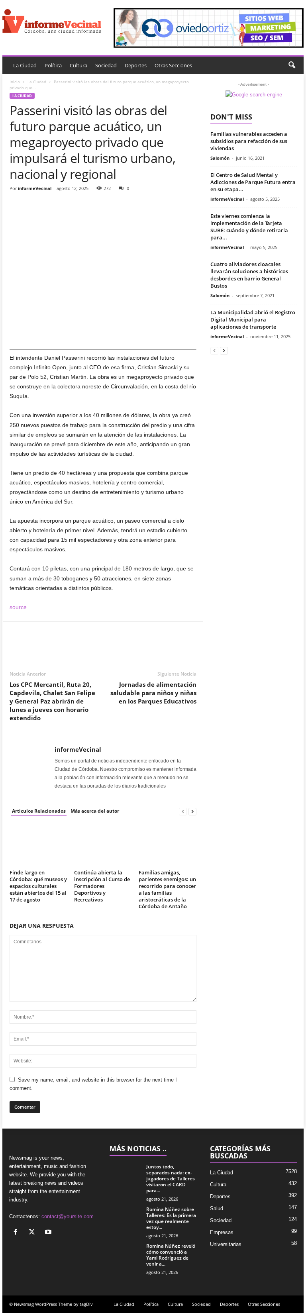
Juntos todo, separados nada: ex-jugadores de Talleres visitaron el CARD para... (170, 1178)
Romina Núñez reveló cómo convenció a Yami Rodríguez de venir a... (170, 1254)
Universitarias (225, 1244)
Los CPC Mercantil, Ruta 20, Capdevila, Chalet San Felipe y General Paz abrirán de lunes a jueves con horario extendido (52, 701)
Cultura (78, 65)
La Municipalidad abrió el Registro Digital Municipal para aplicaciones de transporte (252, 319)
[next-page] (192, 811)
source (18, 607)
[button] (291, 65)
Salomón (220, 158)
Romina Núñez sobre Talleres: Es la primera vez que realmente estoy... (171, 1218)
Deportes (136, 65)
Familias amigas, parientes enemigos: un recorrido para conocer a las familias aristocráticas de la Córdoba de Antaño (167, 889)
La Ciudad (25, 65)
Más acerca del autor (95, 810)
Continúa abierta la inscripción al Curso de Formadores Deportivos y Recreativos (102, 886)
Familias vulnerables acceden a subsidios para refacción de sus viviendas (248, 141)
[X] (34, 1233)
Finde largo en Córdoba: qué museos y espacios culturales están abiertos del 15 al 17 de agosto (38, 886)
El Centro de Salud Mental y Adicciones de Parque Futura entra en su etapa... (253, 182)
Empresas (221, 1232)
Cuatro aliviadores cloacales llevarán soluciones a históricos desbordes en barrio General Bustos (249, 275)
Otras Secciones (173, 65)
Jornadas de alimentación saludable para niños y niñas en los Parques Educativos (153, 692)
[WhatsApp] (72, 209)
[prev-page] (183, 811)
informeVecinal (34, 188)
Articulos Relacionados (39, 810)
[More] (91, 209)
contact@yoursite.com (67, 1216)
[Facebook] (18, 209)
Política (53, 65)
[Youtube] (49, 1233)
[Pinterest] (54, 209)
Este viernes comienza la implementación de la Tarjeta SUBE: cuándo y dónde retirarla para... (249, 226)
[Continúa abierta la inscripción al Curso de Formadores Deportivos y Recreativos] (103, 845)
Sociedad (106, 65)
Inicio (15, 81)
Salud (216, 1208)
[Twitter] (36, 209)
